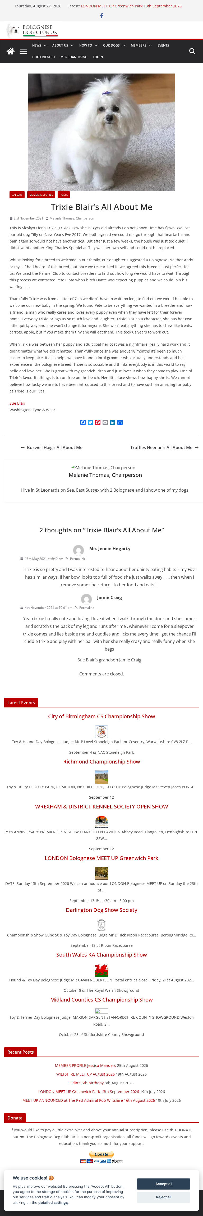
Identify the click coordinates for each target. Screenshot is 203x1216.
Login (98, 57)
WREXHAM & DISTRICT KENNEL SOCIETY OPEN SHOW (101, 806)
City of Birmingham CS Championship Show (101, 716)
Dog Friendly (43, 57)
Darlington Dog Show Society (101, 909)
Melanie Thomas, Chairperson (72, 218)
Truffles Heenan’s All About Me (161, 447)
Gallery (17, 194)
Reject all (163, 1197)
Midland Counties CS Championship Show (101, 999)
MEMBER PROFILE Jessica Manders (85, 1065)
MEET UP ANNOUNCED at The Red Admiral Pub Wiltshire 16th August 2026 (88, 1100)
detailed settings (53, 1202)
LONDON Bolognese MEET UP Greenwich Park (101, 858)
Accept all (163, 1184)
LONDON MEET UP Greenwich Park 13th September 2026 (131, 5)
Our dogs (111, 45)
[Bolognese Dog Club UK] (10, 51)
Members (138, 45)
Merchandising (74, 57)
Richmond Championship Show (101, 761)
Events (163, 45)
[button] (44, 45)
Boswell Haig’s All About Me (54, 447)
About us (60, 45)
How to (85, 45)
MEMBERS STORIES (41, 194)
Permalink (77, 558)
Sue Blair (17, 403)
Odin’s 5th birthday (87, 1082)
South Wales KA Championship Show (101, 954)
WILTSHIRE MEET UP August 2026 (85, 1074)
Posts (64, 194)
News (36, 45)
